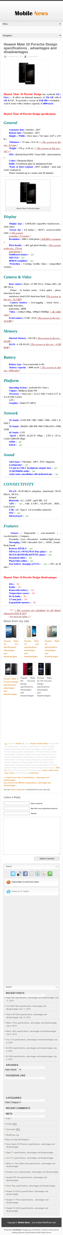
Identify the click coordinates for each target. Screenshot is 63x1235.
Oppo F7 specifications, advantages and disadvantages (29, 1152)
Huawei (19, 744)
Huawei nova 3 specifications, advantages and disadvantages (32, 1171)
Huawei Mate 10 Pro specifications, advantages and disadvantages (11, 649)
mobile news (53, 770)
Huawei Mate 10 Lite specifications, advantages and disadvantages (31, 649)
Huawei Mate (42, 744)
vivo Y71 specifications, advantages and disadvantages (29, 1157)
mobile (44, 770)
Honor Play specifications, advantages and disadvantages (30, 1185)
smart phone (34, 773)
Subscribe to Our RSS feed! (25, 882)
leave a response (17, 789)
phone (12, 773)
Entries (11, 1123)
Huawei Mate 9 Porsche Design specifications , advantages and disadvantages (11, 686)
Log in (8, 1118)
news (6, 773)
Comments (13, 1129)
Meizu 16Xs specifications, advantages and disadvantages (31, 1031)
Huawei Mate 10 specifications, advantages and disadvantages (52, 649)
